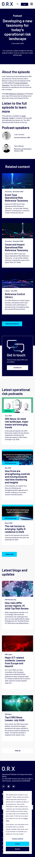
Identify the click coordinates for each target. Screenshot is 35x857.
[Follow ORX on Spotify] (8, 787)
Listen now (9, 554)
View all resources (12, 324)
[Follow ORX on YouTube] (13, 787)
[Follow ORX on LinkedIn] (3, 787)
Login (24, 4)
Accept (17, 844)
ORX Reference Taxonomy (14, 94)
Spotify (11, 118)
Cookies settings (17, 838)
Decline (17, 849)
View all (17, 751)
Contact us (18, 367)
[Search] (17, 4)
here (20, 55)
